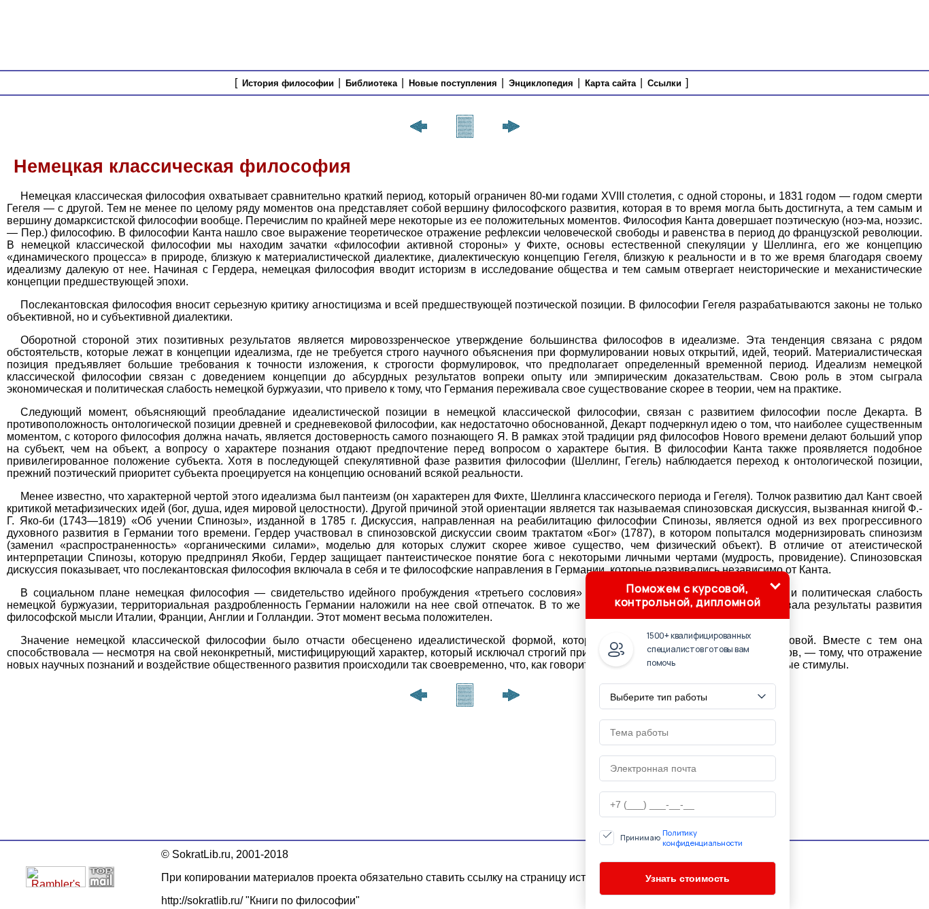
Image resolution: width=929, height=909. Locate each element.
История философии (288, 83)
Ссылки (664, 83)
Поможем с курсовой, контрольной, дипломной (687, 595)
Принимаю (681, 837)
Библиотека (371, 83)
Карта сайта (610, 83)
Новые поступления (453, 83)
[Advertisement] (678, 34)
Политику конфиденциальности (702, 837)
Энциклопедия (541, 83)
